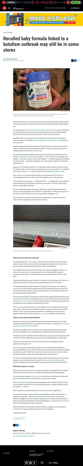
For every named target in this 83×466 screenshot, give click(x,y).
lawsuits (46, 396)
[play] (4, 8)
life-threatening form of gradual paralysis (45, 140)
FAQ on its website (25, 301)
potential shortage (58, 171)
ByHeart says (17, 307)
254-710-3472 (50, 451)
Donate (76, 2)
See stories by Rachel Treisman (23, 436)
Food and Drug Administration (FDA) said (40, 130)
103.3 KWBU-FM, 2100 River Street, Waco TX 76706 (36, 455)
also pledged (21, 382)
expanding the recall (24, 157)
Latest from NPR (7, 32)
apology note (21, 175)
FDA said (30, 262)
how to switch (42, 313)
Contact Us (32, 451)
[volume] (9, 8)
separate (35, 396)
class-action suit (64, 401)
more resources (36, 376)
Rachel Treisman (12, 59)
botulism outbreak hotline (50, 360)
